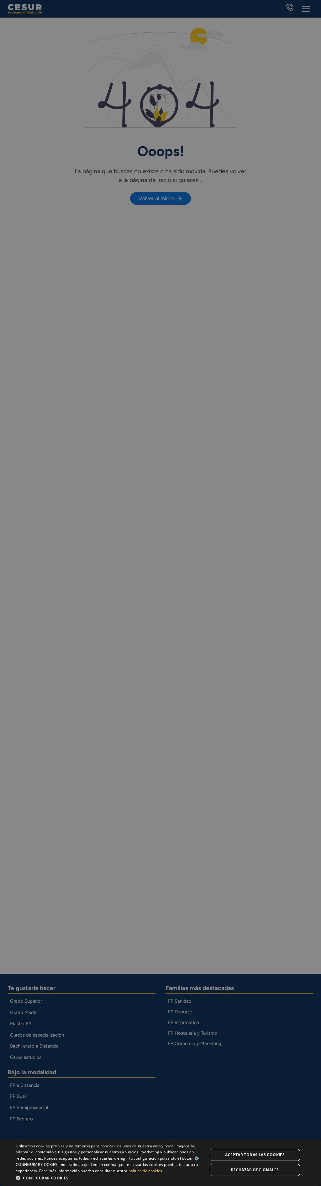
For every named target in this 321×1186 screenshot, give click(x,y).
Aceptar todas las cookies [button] (255, 1154)
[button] (109, 1177)
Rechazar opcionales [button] (255, 1170)
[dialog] (160, 1162)
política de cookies (145, 1170)
